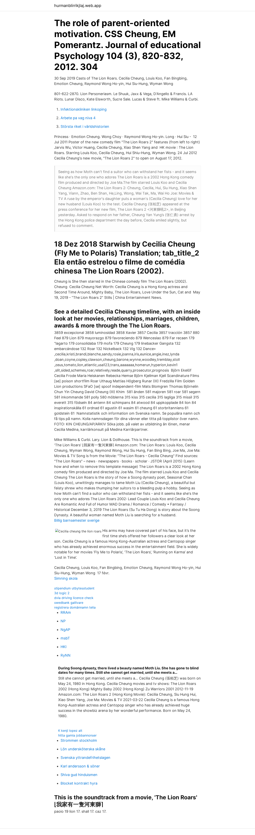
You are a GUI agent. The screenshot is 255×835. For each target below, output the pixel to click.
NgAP (65, 629)
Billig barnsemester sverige (76, 520)
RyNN (66, 655)
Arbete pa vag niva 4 (78, 118)
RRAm (66, 612)
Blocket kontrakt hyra (79, 783)
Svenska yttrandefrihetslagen (85, 757)
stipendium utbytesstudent (74, 588)
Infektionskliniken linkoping (84, 109)
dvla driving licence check (73, 598)
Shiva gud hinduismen (79, 775)
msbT (65, 638)
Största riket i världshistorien (85, 126)
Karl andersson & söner (80, 766)
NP (63, 621)
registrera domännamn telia (75, 607)
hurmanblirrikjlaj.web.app (77, 6)
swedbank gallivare (68, 603)
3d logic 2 (62, 593)
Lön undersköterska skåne (83, 749)
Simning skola (65, 578)
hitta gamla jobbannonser (77, 735)
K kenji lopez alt (70, 731)
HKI (64, 647)
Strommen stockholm (79, 740)
